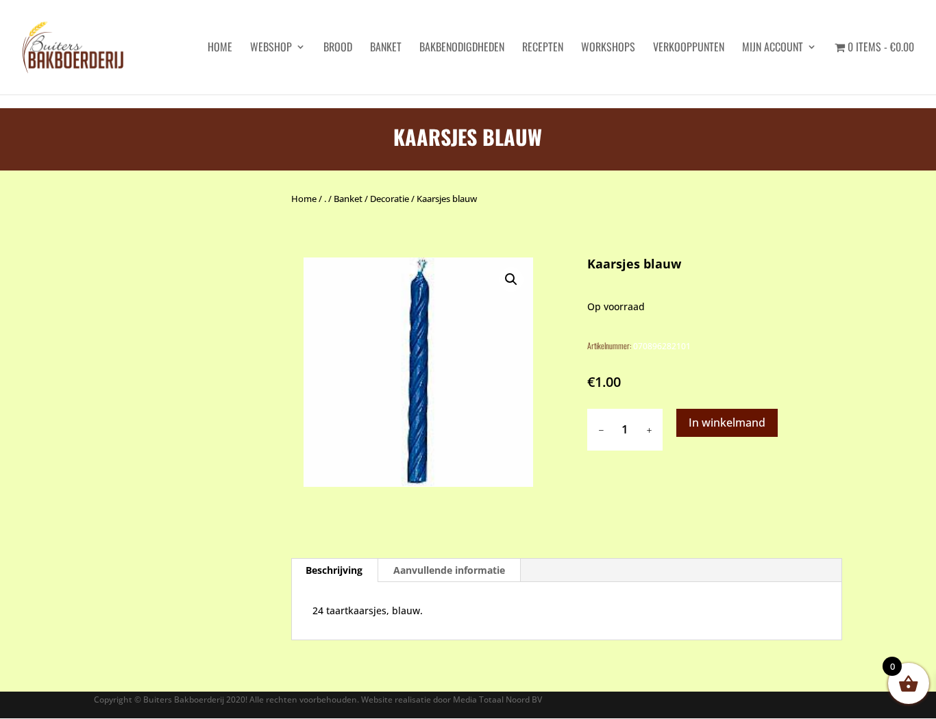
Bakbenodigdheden (461, 48)
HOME (220, 48)
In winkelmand (727, 422)
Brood (337, 48)
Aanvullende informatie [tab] (449, 570)
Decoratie (389, 198)
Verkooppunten (688, 48)
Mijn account (772, 48)
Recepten (542, 48)
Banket (386, 48)
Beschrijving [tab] (334, 570)
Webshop (271, 48)
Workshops (608, 48)
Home (304, 198)
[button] (511, 279)
